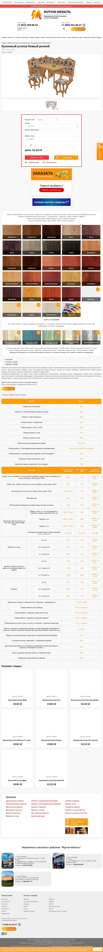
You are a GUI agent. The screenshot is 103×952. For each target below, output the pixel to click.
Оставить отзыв (8, 389)
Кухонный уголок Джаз (17, 780)
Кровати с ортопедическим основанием (46, 804)
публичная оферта (87, 946)
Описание (9, 359)
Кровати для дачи (37, 816)
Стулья (69, 37)
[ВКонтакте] (3, 933)
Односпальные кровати (15, 801)
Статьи (4, 911)
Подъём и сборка (12, 364)
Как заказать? (30, 2)
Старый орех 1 (91, 252)
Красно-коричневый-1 (12, 283)
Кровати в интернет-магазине (76, 813)
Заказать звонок (78, 29)
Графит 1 (31, 252)
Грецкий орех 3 (51, 237)
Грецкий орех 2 (31, 237)
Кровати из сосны (12, 816)
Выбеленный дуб (51, 314)
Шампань (31, 314)
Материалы (51, 2)
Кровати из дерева (72, 801)
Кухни (47, 37)
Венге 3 (12, 252)
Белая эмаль (91, 299)
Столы (64, 37)
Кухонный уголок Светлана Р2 (51, 780)
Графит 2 (51, 252)
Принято (97, 949)
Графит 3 (71, 252)
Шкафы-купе (6, 913)
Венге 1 (71, 237)
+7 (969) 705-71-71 (26, 881)
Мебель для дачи (13, 43)
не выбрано (30, 139)
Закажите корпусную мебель (78, 822)
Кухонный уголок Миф (17, 700)
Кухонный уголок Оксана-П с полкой (17, 740)
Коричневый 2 (91, 283)
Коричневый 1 (71, 283)
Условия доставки (33, 162)
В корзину (68, 157)
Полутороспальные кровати (16, 804)
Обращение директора (75, 2)
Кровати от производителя (75, 810)
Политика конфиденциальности (58, 946)
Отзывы (88, 2)
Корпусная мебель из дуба (92, 37)
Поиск (19, 30)
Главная (4, 43)
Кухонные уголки (55, 37)
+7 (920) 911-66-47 (71, 25)
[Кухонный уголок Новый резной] (51, 76)
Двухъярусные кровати (40, 813)
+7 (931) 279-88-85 (26, 865)
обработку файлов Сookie (47, 948)
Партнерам (61, 2)
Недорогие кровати (72, 807)
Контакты (97, 2)
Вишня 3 (71, 299)
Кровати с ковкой (37, 810)
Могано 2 (71, 268)
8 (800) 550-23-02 (39, 6)
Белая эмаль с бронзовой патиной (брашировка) (12, 342)
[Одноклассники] (5, 933)
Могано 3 (91, 268)
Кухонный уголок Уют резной (85, 740)
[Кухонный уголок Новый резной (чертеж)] (51, 105)
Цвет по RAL (71, 314)
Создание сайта (39, 941)
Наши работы (19, 2)
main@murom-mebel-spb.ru (9, 920)
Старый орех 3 (32, 268)
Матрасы (11, 37)
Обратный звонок (9, 929)
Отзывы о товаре (12, 362)
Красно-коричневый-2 (32, 283)
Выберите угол (30, 119)
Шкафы (31, 37)
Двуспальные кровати (14, 807)
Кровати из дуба (77, 37)
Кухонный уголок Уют (51, 700)
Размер (27, 123)
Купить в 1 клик (37, 157)
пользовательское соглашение (74, 946)
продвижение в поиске (51, 941)
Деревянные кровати (14, 810)
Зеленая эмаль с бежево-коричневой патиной (51, 342)
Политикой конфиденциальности (12, 950)
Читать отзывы (9, 49)
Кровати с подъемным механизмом (44, 801)
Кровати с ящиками (38, 807)
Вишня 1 (31, 299)
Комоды (37, 37)
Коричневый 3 (12, 299)
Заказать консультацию (51, 190)
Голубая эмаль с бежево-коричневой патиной (32, 342)
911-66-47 (9, 925)
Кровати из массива (13, 813)
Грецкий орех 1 (12, 237)
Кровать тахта (70, 804)
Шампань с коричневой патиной (71, 342)
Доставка (41, 2)
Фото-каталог (7, 2)
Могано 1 (51, 268)
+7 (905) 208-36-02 (77, 864)
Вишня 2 (51, 299)
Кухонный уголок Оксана (51, 740)
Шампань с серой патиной (91, 342)
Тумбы (43, 37)
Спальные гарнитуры (21, 37)
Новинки (4, 906)
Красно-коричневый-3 (51, 283)
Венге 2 (91, 237)
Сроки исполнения (51, 162)
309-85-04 (27, 25)
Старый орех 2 (12, 268)
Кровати (4, 37)
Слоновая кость (11, 314)
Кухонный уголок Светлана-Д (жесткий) (87, 700)
